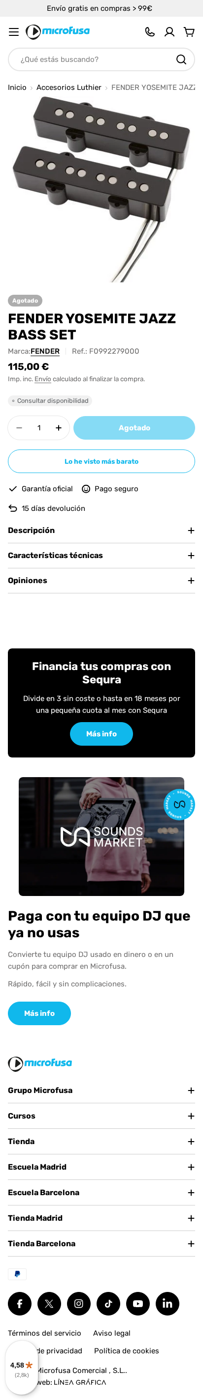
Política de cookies (126, 1350)
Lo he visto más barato (101, 461)
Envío (42, 379)
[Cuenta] (169, 32)
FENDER (45, 351)
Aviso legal (112, 1333)
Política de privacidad (45, 1350)
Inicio (17, 87)
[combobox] (101, 59)
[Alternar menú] (14, 32)
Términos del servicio (44, 1333)
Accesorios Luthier (69, 87)
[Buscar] (181, 59)
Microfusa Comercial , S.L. (80, 1370)
